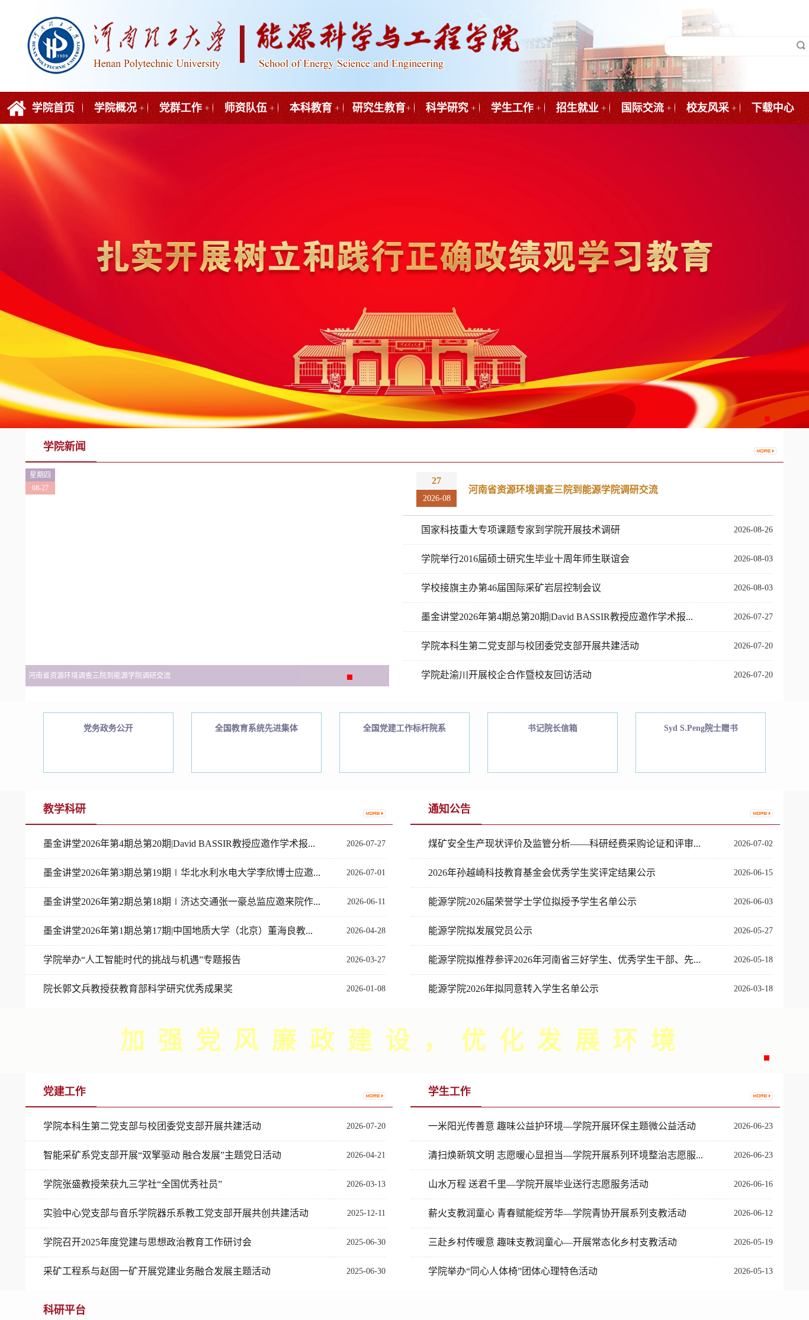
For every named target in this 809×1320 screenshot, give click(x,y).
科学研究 (447, 108)
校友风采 (707, 108)
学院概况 (115, 108)
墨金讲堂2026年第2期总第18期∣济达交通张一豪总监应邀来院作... (181, 902)
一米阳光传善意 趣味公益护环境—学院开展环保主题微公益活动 (562, 1126)
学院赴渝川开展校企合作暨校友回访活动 (506, 675)
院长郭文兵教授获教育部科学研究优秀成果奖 (138, 989)
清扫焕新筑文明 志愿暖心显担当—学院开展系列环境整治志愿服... (565, 1155)
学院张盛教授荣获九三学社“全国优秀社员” (132, 1184)
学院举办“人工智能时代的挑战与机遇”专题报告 (142, 960)
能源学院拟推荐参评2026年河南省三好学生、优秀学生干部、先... (564, 960)
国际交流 (642, 108)
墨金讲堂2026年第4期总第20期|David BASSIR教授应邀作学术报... (557, 617)
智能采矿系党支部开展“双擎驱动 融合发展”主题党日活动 (162, 1155)
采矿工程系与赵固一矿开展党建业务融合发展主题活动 (157, 1271)
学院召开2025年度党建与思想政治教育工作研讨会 (147, 1242)
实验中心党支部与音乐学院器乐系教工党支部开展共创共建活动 (176, 1213)
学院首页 (53, 108)
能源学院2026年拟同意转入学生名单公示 (513, 989)
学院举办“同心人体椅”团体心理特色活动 (513, 1271)
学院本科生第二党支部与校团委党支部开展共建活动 (530, 646)
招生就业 (577, 108)
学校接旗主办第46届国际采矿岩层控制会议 (511, 588)
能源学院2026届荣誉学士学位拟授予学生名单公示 (532, 902)
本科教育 (311, 108)
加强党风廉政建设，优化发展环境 (404, 1040)
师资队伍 (245, 108)
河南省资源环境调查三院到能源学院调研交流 (563, 489)
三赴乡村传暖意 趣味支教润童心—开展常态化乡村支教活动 (552, 1242)
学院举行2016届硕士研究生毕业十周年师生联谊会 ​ (526, 559)
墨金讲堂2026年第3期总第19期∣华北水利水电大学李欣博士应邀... (181, 873)
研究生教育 (379, 108)
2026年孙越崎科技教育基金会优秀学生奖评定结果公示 (542, 873)
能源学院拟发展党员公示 (480, 931)
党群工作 (180, 108)
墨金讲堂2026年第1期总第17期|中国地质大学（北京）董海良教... (178, 931)
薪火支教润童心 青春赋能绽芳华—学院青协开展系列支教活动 (557, 1213)
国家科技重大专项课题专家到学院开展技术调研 (520, 530)
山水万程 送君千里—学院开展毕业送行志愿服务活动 (538, 1184)
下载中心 (773, 108)
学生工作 (512, 108)
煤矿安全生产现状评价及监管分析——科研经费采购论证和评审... (564, 844)
